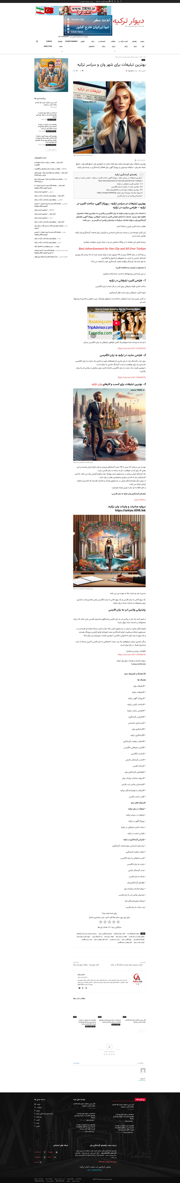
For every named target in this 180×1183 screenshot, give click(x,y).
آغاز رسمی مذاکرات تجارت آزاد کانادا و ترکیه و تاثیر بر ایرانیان (136, 1021)
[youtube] (80, 988)
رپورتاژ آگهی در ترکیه (127, 939)
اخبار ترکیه (130, 70)
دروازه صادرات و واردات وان (83, 936)
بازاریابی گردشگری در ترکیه (105, 933)
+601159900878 (94, 1170)
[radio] (118, 922)
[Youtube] (110, 1)
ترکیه (140, 57)
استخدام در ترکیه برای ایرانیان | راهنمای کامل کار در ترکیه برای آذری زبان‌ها (110, 1021)
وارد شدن (76, 1063)
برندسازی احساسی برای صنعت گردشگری (87, 933)
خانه (144, 57)
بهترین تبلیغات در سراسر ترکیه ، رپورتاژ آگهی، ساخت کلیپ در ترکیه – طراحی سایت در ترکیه (108, 177)
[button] (36, 41)
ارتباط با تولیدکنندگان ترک (133, 933)
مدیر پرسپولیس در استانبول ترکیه (43, 246)
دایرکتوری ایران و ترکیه (41, 192)
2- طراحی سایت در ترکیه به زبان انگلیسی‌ (126, 186)
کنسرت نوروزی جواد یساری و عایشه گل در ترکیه (126, 965)
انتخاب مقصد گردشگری (119, 933)
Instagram (38, 1157)
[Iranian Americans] (73, 25)
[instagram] (86, 988)
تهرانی (57, 246)
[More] (118, 76)
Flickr (49, 1157)
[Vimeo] (112, 1)
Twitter (37, 1162)
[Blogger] (57, 1152)
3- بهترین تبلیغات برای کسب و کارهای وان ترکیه (123, 189)
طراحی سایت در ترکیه (139, 942)
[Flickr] (55, 1157)
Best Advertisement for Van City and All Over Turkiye (120, 181)
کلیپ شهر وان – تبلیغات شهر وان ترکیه (86, 965)
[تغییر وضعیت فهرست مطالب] (140, 174)
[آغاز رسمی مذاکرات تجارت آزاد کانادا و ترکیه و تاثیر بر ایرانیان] (134, 1010)
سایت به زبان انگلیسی (87, 939)
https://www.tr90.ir (82, 977)
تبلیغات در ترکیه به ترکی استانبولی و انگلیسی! (47, 169)
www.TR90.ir (140, 499)
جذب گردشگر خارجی (97, 936)
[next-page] (141, 1030)
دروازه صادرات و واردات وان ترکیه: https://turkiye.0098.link (119, 192)
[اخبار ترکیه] (127, 71)
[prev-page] (144, 1030)
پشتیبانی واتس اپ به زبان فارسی (129, 195)
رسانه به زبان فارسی (115, 939)
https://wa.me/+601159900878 (132, 348)
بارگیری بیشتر (52, 149)
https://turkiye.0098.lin (129, 510)
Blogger (50, 1152)
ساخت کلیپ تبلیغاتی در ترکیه (101, 939)
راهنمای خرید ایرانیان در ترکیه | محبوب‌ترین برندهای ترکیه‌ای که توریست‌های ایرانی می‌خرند (87, 1022)
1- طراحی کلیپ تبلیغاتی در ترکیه (129, 184)
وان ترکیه (97, 384)
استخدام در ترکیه (116, 1024)
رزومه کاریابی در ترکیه (51, 145)
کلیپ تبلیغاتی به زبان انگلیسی (125, 942)
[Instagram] (118, 1)
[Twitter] (115, 1)
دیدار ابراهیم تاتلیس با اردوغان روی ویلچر (46, 257)
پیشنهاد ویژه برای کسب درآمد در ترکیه (45, 196)
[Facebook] (121, 1)
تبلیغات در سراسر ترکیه (121, 936)
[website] (82, 988)
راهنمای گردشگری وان (139, 939)
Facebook (38, 1152)
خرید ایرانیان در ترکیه (90, 1026)
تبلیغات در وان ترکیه (109, 936)
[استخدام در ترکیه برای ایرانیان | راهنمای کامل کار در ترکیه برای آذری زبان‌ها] (109, 1010)
